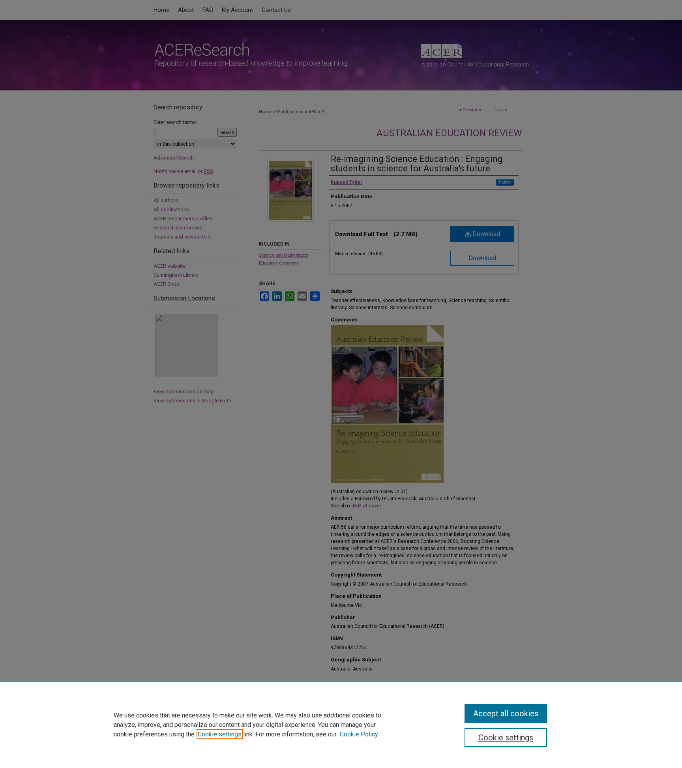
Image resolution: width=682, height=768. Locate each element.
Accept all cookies (505, 713)
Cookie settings (220, 734)
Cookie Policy (359, 734)
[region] (341, 724)
